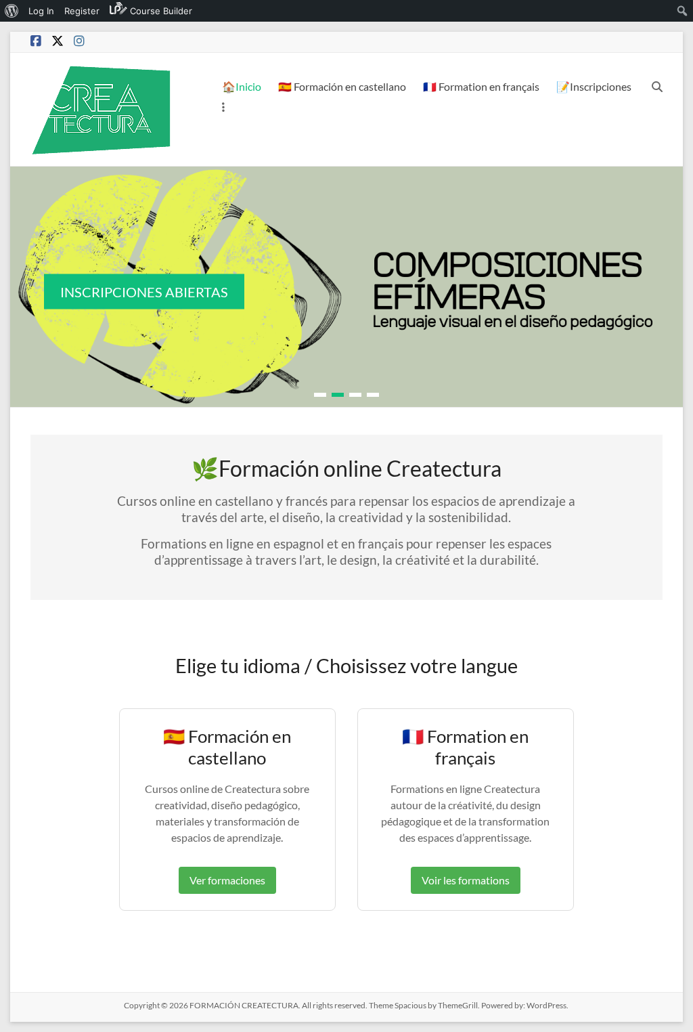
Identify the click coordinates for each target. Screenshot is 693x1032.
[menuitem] (12, 11)
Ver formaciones (227, 880)
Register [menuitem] (81, 10)
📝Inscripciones (593, 86)
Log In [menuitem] (41, 10)
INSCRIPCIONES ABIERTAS (144, 292)
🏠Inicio (241, 86)
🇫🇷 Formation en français (481, 86)
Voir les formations (466, 880)
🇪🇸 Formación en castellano (342, 86)
